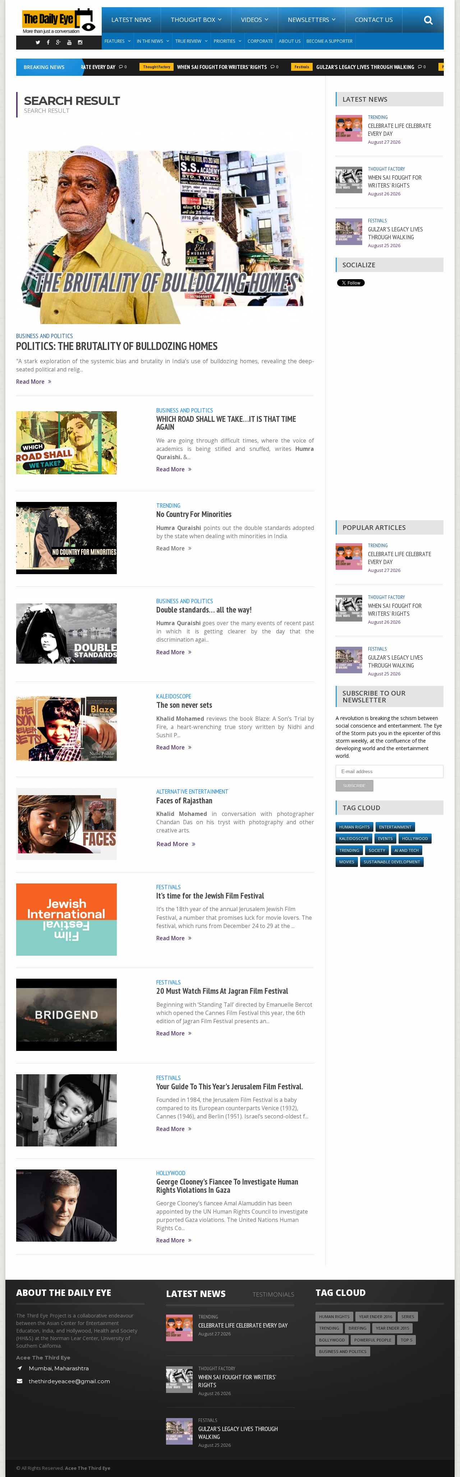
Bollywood (332, 1340)
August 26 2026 (384, 194)
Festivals (287, 66)
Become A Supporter (330, 41)
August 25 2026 (384, 246)
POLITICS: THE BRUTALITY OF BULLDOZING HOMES (116, 346)
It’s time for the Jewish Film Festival (210, 895)
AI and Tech (407, 850)
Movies (346, 861)
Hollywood (170, 1172)
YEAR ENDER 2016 (375, 1316)
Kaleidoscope (173, 696)
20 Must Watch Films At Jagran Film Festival (222, 991)
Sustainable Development (392, 861)
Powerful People (441, 66)
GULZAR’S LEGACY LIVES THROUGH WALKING (351, 66)
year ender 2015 (392, 1328)
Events (385, 838)
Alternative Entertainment (192, 791)
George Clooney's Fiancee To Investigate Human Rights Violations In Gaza (227, 1185)
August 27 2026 (384, 142)
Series (407, 1316)
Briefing (358, 1328)
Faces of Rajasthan (184, 800)
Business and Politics (44, 335)
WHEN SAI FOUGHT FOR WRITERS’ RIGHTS (208, 66)
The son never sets (184, 705)
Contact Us (374, 19)
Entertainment (395, 827)
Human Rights (354, 827)
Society (377, 850)
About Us (289, 41)
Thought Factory (142, 66)
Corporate (260, 41)
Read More (30, 381)
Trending (168, 505)
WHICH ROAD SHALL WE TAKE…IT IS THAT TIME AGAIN (226, 423)
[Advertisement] (389, 405)
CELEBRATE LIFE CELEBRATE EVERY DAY (399, 129)
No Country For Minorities (193, 514)
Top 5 (406, 1340)
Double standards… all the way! (204, 609)
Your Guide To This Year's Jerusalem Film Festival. (229, 1086)
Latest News (131, 19)
